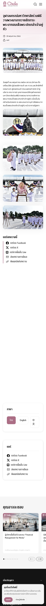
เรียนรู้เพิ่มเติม (20, 600)
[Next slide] (39, 559)
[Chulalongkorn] (10, 4)
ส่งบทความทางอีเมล (18, 256)
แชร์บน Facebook (18, 243)
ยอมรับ (8, 600)
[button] (3, 559)
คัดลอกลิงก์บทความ (18, 261)
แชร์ (7, 40)
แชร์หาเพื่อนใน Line (18, 252)
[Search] (35, 4)
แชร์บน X (14, 247)
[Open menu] (40, 4)
